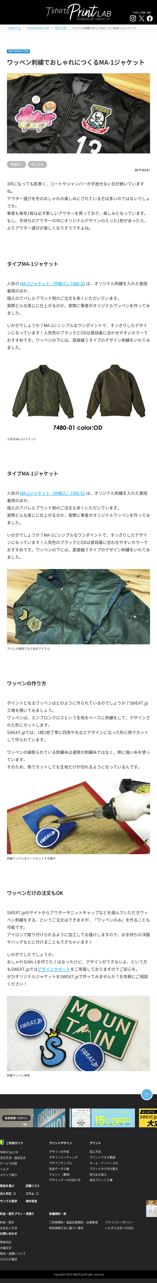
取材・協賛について (13, 1253)
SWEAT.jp (14, 28)
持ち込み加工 (98, 1174)
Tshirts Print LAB (38, 28)
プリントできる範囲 (102, 1157)
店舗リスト (33, 1185)
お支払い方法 (8, 1228)
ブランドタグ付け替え (104, 1168)
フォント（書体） (60, 1174)
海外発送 (31, 1201)
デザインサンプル (60, 1163)
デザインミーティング (63, 1157)
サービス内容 (8, 1163)
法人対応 (5, 1193)
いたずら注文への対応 (119, 1228)
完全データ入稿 (59, 1168)
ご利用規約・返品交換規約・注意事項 (73, 1222)
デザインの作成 (59, 1151)
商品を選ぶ (7, 1185)
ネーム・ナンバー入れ (104, 1163)
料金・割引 (7, 1222)
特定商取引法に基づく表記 (66, 1228)
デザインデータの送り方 (65, 1180)
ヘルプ (4, 1169)
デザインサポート (54, 969)
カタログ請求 (8, 1259)
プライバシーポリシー (119, 1222)
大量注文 (5, 1247)
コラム (30, 1193)
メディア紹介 (8, 1174)
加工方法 (60, 28)
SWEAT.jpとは (9, 1152)
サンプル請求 (8, 1201)
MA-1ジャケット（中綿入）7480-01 (52, 284)
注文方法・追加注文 (13, 1157)
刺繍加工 (16, 164)
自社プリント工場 (101, 1180)
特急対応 (5, 1242)
